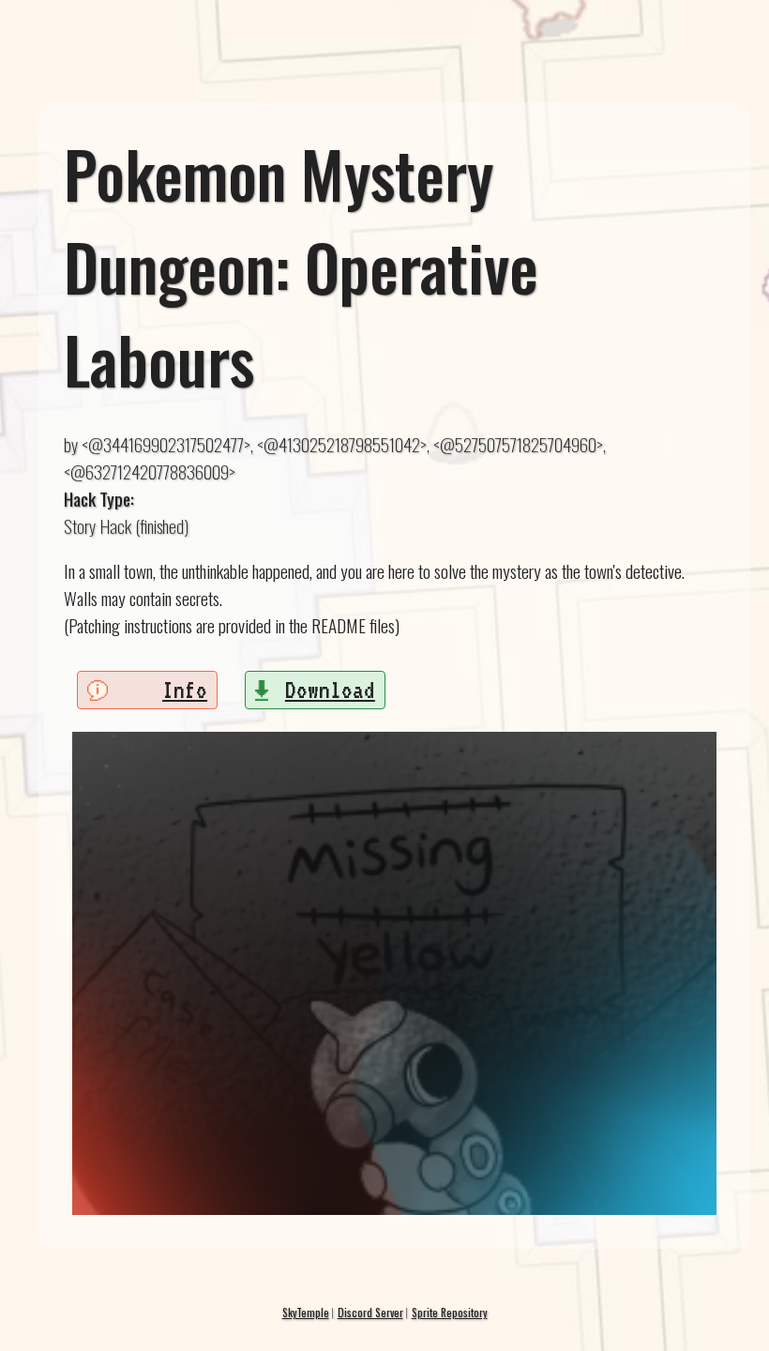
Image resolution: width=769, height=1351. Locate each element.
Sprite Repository (450, 1312)
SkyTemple (305, 1312)
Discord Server (370, 1312)
